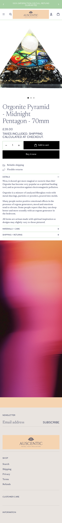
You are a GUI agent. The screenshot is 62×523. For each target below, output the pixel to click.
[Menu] (3, 14)
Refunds (7, 484)
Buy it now (31, 154)
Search (6, 464)
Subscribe (51, 422)
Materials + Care (11, 229)
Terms (6, 479)
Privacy (6, 474)
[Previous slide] (3, 4)
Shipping (7, 469)
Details (6, 177)
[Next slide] (58, 4)
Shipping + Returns (12, 235)
